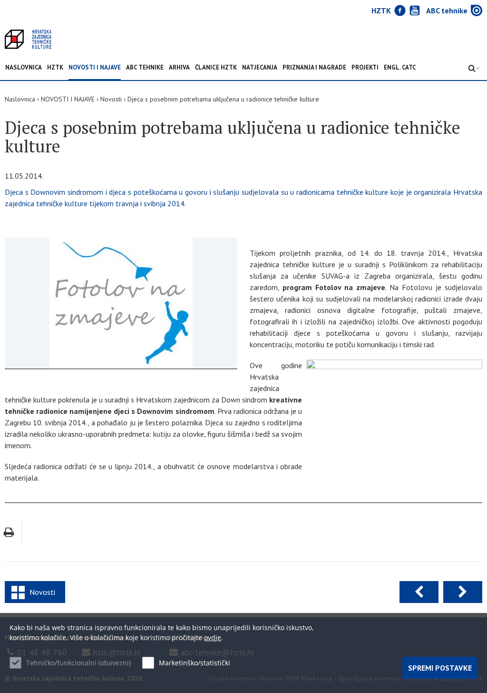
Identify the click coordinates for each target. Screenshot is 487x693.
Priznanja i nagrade (314, 67)
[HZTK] (28, 39)
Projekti (365, 67)
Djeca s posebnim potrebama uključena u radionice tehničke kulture (223, 99)
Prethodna (418, 592)
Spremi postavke (440, 668)
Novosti (111, 99)
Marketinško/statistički (194, 662)
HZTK (55, 67)
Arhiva (179, 67)
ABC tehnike (145, 67)
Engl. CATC (400, 67)
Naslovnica (23, 67)
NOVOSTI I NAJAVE (94, 67)
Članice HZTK (216, 67)
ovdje (212, 637)
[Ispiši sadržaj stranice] (8, 532)
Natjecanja (259, 67)
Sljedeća (462, 592)
